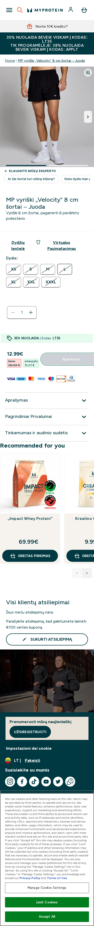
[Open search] (19, 10)
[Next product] (87, 573)
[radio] (13, 269)
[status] (21, 312)
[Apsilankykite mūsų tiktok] (34, 782)
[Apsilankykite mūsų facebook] (22, 782)
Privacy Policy (30, 878)
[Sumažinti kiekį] (12, 312)
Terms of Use (57, 878)
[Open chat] (70, 782)
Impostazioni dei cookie (29, 748)
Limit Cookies (47, 902)
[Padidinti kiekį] (30, 312)
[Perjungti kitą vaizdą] (88, 117)
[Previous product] (77, 573)
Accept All (47, 916)
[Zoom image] (88, 73)
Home (10, 61)
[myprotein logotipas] (45, 10)
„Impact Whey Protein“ (30, 518)
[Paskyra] (71, 10)
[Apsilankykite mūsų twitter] (58, 782)
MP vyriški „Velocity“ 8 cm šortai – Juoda (51, 61)
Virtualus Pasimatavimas (61, 245)
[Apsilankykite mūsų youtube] (46, 782)
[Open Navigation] (9, 10)
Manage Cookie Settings (47, 888)
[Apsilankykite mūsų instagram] (10, 782)
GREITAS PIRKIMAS (34, 556)
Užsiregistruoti (30, 732)
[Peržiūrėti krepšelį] (84, 10)
